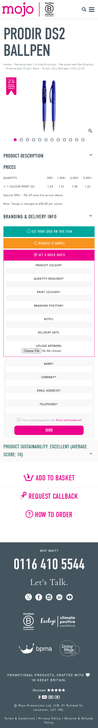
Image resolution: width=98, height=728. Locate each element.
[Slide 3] (27, 139)
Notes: (49, 319)
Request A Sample (52, 243)
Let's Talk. (49, 582)
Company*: (49, 377)
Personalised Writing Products (35, 64)
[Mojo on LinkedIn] (59, 597)
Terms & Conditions (19, 718)
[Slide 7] (52, 139)
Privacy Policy (50, 718)
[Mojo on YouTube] (69, 597)
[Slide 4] (33, 139)
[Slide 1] (15, 139)
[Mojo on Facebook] (38, 597)
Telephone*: (49, 404)
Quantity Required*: (49, 279)
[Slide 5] (39, 139)
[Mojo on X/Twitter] (28, 597)
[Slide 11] (76, 139)
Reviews (40, 690)
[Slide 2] (21, 139)
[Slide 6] (46, 139)
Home (7, 64)
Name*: (49, 364)
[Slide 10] (70, 139)
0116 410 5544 (49, 564)
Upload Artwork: (49, 346)
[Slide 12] (83, 139)
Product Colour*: (49, 265)
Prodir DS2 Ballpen (34, 42)
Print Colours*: (49, 292)
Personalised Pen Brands (76, 64)
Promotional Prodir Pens (22, 68)
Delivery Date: (49, 332)
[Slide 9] (64, 139)
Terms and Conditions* (69, 420)
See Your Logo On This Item (51, 232)
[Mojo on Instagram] (49, 597)
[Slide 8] (58, 139)
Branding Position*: (49, 306)
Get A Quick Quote (52, 255)
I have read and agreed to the (52, 420)
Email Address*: (49, 390)
